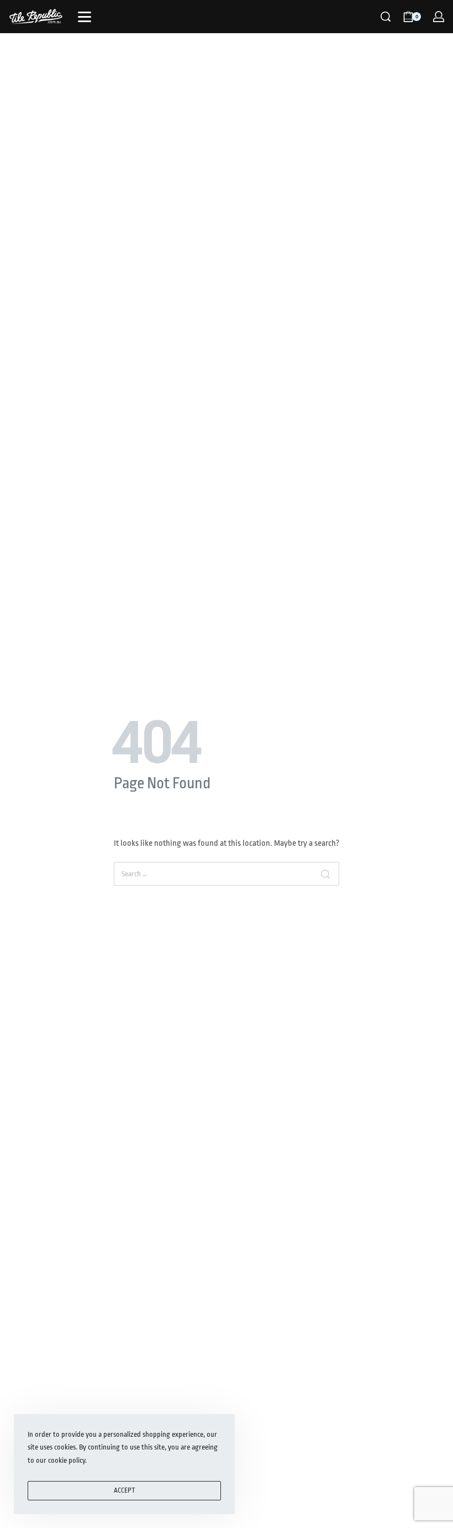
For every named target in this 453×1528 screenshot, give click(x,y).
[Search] (385, 16)
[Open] (84, 17)
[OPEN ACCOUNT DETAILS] (439, 17)
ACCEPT (124, 1490)
